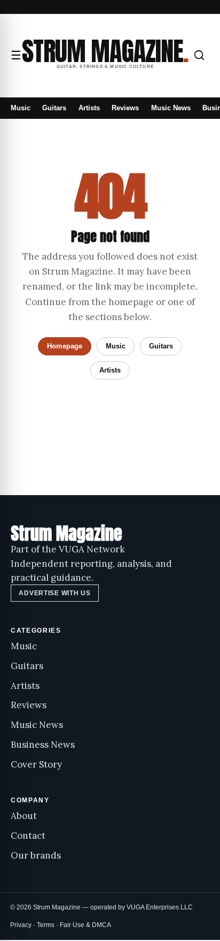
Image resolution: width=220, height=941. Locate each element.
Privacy (21, 925)
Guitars (54, 108)
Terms (45, 925)
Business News (43, 744)
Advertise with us (54, 593)
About (24, 816)
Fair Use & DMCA (85, 925)
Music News (171, 108)
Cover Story (36, 764)
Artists (89, 108)
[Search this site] (199, 55)
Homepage (64, 346)
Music (20, 108)
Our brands (36, 855)
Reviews (125, 108)
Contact (28, 835)
